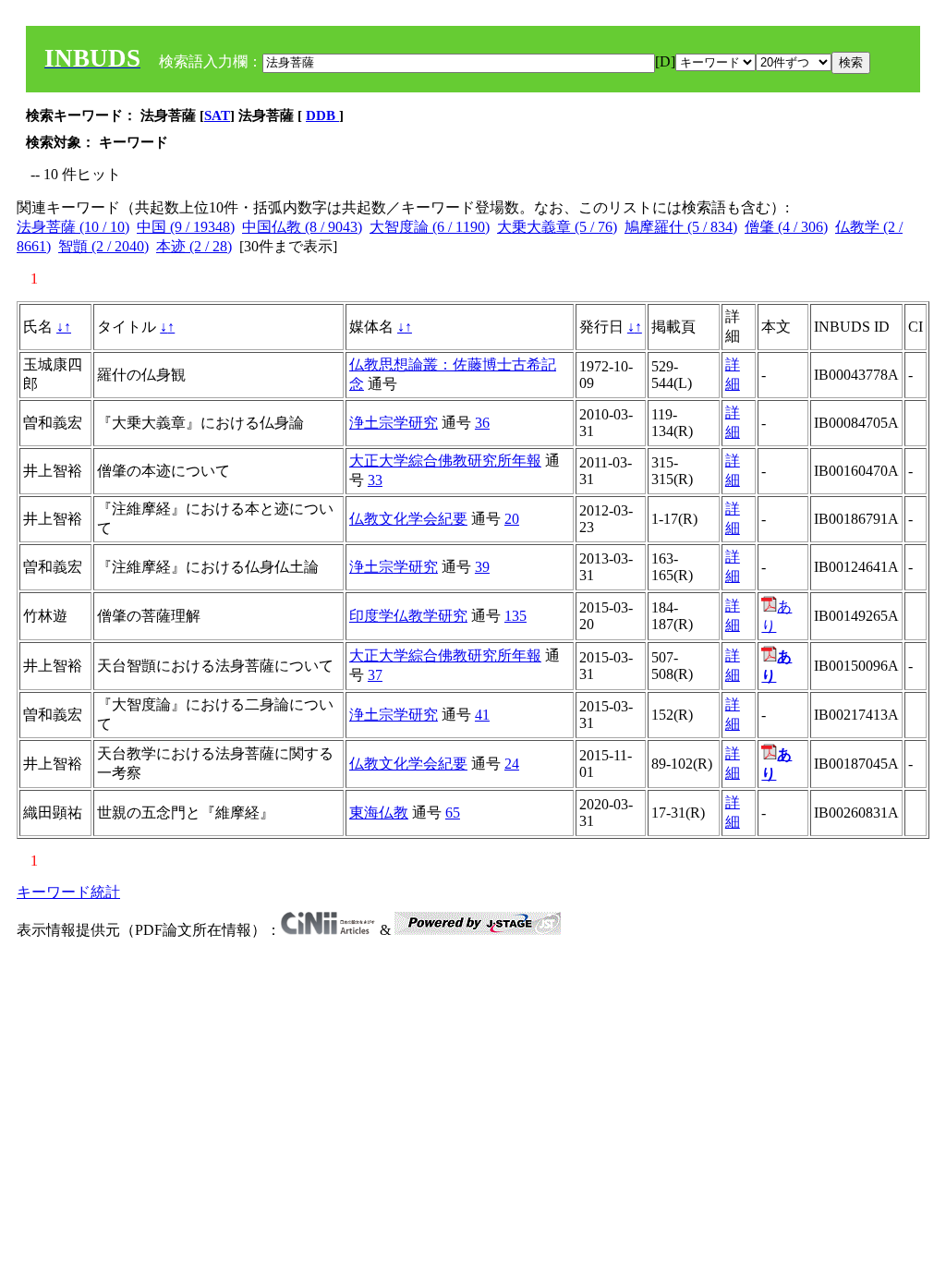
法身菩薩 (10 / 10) (73, 227)
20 (511, 519)
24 (511, 763)
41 (482, 714)
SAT (217, 115)
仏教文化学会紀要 (408, 519)
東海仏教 (378, 812)
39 (482, 567)
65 (452, 812)
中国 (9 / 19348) (186, 227)
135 (515, 616)
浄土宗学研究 (393, 423)
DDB (322, 115)
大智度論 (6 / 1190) (430, 227)
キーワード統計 (68, 892)
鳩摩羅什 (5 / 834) (681, 227)
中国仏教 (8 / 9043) (302, 227)
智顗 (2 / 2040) (103, 246)
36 (482, 423)
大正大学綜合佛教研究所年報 (445, 460)
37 (375, 675)
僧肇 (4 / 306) (786, 227)
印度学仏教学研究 (408, 616)
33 (375, 480)
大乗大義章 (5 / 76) (557, 227)
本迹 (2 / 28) (194, 246)
